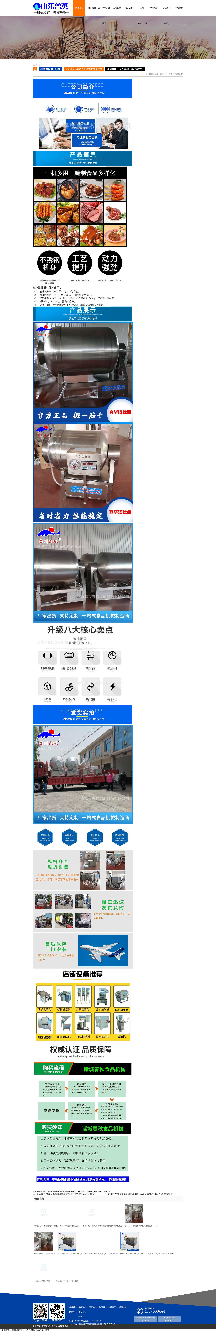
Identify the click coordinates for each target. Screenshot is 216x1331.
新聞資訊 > (123, 1307)
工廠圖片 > (113, 1307)
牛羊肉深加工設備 (176, 74)
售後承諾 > (73, 1312)
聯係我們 (179, 8)
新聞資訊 (154, 8)
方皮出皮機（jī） (169, 1321)
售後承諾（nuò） (167, 15)
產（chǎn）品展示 (104, 15)
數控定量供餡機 (169, 1318)
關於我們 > (73, 1307)
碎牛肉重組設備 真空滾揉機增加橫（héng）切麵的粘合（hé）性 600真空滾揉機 (141, 1194)
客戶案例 (129, 8)
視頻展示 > (93, 1307)
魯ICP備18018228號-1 (108, 1324)
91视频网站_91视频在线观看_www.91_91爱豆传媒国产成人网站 (24, 1330)
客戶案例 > (103, 1307)
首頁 (156, 74)
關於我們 (92, 8)
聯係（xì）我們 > (83, 1314)
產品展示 (163, 74)
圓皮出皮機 (145, 1321)
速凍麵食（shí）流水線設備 (145, 1318)
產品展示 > (83, 1307)
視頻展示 (117, 8)
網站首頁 (79, 8)
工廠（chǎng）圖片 (141, 23)
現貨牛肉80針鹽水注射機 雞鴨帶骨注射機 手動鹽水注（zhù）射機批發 (67, 1194)
